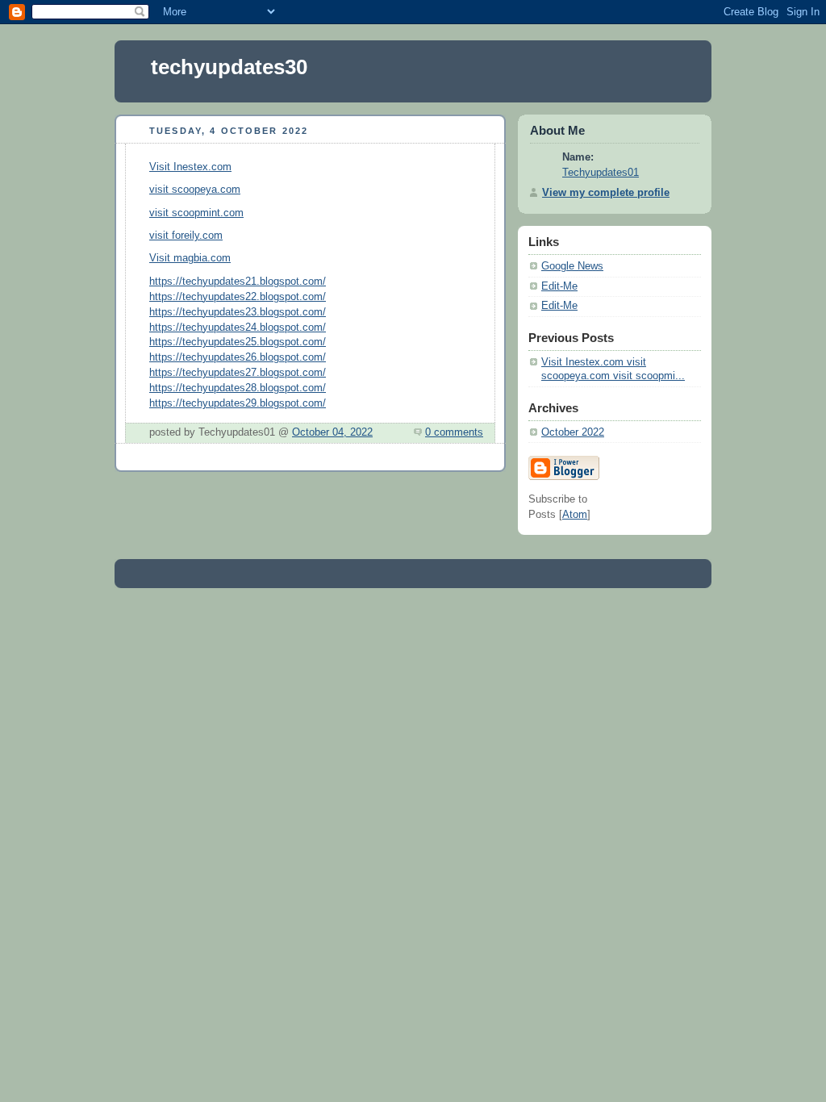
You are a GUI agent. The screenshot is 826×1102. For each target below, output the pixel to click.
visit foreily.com (186, 235)
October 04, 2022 (332, 432)
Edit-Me (559, 286)
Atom (574, 514)
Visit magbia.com (190, 258)
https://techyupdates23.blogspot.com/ (237, 312)
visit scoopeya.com (194, 189)
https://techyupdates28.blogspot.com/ (237, 388)
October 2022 (572, 432)
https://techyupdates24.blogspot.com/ (237, 327)
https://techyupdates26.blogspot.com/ (237, 357)
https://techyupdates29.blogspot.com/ (237, 403)
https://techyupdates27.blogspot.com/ (237, 372)
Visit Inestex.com (190, 167)
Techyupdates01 (600, 172)
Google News (572, 266)
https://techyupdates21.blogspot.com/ (237, 281)
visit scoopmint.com (196, 213)
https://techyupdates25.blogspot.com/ (237, 342)
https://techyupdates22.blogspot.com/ (237, 297)
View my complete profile (606, 192)
